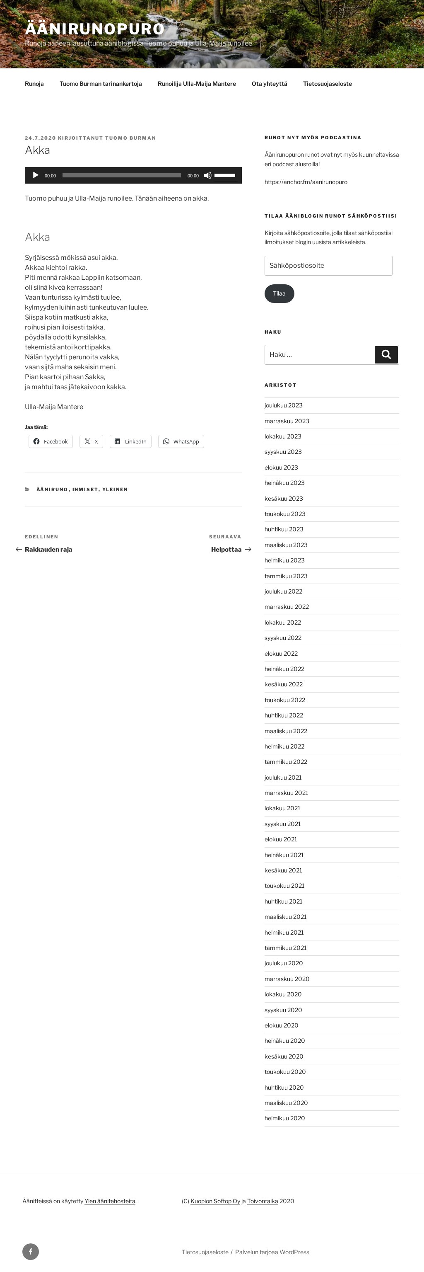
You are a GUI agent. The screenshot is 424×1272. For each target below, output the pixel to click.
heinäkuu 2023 (285, 482)
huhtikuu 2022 (284, 715)
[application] (133, 175)
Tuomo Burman (130, 138)
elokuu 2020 (282, 1025)
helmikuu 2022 (284, 746)
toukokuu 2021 (285, 885)
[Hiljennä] (208, 175)
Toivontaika (262, 1200)
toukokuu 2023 (285, 513)
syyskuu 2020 (283, 1009)
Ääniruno (52, 489)
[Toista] (35, 175)
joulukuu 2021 (283, 777)
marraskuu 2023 (287, 420)
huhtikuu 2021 (284, 901)
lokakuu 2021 (283, 808)
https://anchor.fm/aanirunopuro (306, 181)
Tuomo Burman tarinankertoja (101, 83)
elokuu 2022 (281, 653)
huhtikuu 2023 (284, 529)
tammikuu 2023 (286, 575)
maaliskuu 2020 (286, 1102)
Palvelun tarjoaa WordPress (272, 1251)
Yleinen (115, 489)
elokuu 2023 (281, 467)
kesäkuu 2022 (284, 684)
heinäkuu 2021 (284, 854)
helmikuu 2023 (285, 560)
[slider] (226, 174)
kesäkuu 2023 (284, 498)
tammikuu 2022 (286, 761)
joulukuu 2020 (284, 963)
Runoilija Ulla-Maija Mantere (197, 83)
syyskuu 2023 (283, 451)
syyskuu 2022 (283, 637)
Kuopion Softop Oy (215, 1200)
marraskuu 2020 (287, 978)
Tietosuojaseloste (327, 83)
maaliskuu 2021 (286, 916)
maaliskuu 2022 (286, 730)
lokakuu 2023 (283, 436)
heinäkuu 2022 (284, 668)
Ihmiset (85, 489)
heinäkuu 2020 (285, 1040)
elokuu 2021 (281, 839)
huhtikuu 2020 (284, 1087)
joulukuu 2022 (283, 591)
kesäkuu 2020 (284, 1056)
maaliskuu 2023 (286, 544)
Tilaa (279, 293)
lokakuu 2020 (283, 994)
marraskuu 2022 (287, 606)
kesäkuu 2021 (283, 870)
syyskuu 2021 (283, 823)
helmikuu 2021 (284, 932)
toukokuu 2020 (285, 1071)
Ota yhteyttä (269, 83)
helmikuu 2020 (285, 1118)
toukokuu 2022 (285, 699)
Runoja (34, 83)
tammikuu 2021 (286, 947)
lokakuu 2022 (283, 622)
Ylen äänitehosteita (109, 1200)
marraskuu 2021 (286, 792)
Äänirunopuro (95, 29)
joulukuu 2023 (284, 405)
